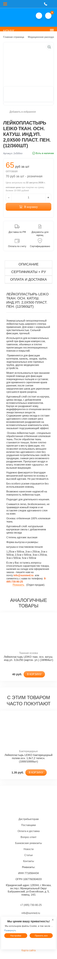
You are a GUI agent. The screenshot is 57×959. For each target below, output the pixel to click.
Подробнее (28, 943)
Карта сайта (29, 950)
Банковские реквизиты (28, 843)
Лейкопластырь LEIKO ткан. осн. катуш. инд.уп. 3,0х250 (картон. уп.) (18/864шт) (28, 658)
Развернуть (10, 930)
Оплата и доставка (29, 831)
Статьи (28, 855)
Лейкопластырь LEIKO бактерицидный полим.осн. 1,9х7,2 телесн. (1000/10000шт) (29, 758)
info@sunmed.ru (30, 913)
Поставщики (28, 825)
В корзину (31, 206)
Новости (29, 849)
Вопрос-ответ (28, 837)
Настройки (15, 935)
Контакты (28, 861)
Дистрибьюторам (29, 819)
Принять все (41, 935)
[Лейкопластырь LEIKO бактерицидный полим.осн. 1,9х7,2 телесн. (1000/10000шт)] (28, 730)
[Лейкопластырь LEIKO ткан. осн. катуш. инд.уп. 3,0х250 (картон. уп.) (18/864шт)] (28, 632)
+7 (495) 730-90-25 (31, 905)
